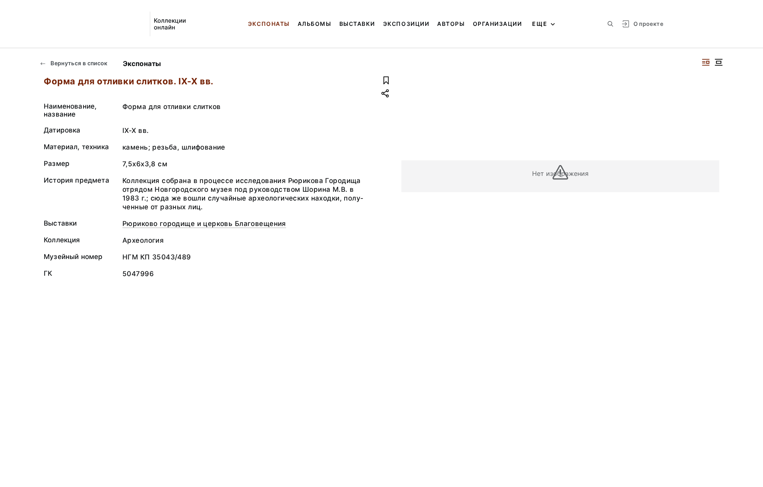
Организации (497, 23)
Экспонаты (269, 23)
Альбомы (314, 23)
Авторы (451, 23)
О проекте (648, 23)
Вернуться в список (78, 63)
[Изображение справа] (705, 62)
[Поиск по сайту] (610, 24)
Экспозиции (406, 23)
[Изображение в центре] (718, 62)
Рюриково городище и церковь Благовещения (204, 224)
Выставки (357, 23)
